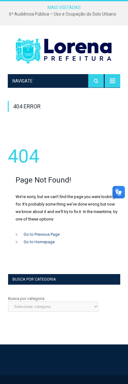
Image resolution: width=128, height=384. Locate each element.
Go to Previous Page (42, 234)
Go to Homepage (39, 241)
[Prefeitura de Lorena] (64, 51)
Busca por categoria (26, 298)
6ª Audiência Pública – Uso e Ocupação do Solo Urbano (62, 14)
